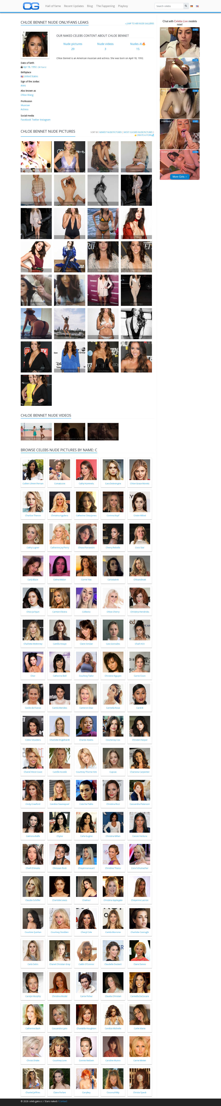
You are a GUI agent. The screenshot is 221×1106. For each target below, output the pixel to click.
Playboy (123, 6)
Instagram (44, 119)
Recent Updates (74, 6)
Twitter (35, 119)
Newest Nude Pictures (110, 132)
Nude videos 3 (105, 46)
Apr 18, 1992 (30, 66)
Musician (25, 105)
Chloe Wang (27, 94)
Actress (24, 109)
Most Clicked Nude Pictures (138, 132)
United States (31, 76)
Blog (90, 6)
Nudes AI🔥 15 (138, 46)
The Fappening (105, 6)
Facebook (26, 119)
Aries (23, 85)
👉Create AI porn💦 (144, 135)
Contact (63, 1101)
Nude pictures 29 (72, 46)
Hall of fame (53, 6)
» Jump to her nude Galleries (139, 23)
